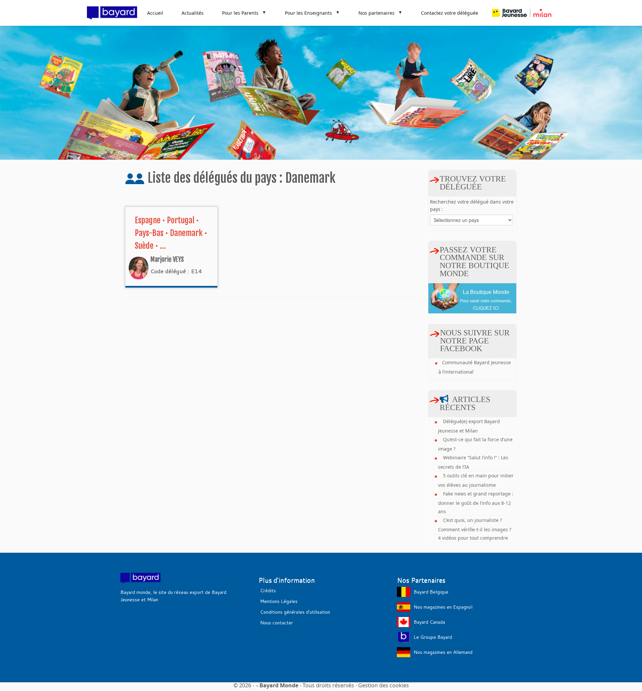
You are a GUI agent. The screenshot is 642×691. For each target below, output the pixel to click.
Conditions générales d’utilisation (295, 612)
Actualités (193, 13)
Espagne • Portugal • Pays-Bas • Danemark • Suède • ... (171, 233)
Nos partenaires (380, 12)
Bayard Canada (429, 622)
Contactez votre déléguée (449, 13)
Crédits (268, 590)
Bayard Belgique (431, 592)
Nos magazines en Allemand (443, 652)
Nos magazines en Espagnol (443, 607)
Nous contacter (276, 622)
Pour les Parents (244, 12)
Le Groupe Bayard (433, 637)
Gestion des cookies (383, 685)
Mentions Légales (279, 601)
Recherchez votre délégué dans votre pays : (472, 205)
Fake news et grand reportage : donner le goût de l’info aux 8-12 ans (475, 502)
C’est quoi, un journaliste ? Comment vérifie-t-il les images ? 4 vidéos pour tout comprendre (474, 529)
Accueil (155, 13)
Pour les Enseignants (312, 12)
